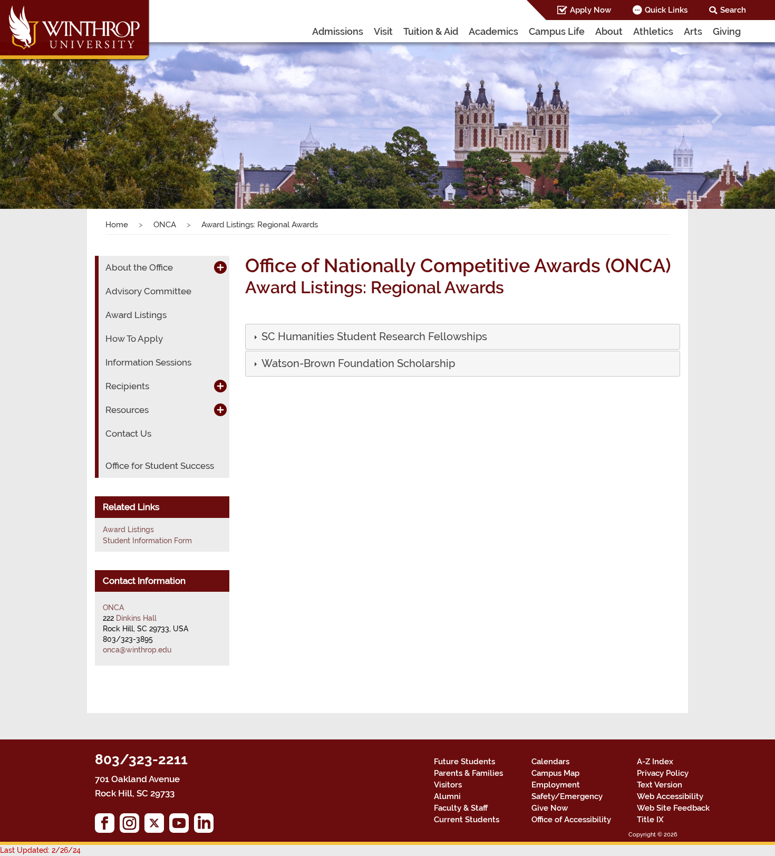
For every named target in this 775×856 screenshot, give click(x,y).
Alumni (447, 796)
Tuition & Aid (430, 31)
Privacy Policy (663, 773)
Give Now (549, 808)
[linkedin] (206, 825)
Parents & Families (468, 773)
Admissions (337, 31)
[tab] (462, 337)
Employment (555, 785)
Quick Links (666, 10)
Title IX (650, 819)
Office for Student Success (159, 465)
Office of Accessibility (571, 819)
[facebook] (107, 825)
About (609, 31)
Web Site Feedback (673, 808)
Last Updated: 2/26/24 (40, 850)
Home (116, 224)
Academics (493, 31)
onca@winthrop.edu (137, 650)
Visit (383, 31)
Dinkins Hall (136, 618)
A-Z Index (655, 761)
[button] (58, 115)
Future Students (464, 761)
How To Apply (134, 338)
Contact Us (128, 433)
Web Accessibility (670, 796)
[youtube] (181, 825)
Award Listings (136, 315)
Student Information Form (147, 540)
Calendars (550, 761)
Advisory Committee (148, 291)
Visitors (448, 785)
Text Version (659, 785)
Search (733, 10)
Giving (727, 31)
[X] (156, 825)
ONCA (164, 224)
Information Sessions (148, 362)
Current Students (466, 819)
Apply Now (590, 10)
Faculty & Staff (461, 808)
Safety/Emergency (567, 796)
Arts (693, 31)
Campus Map (555, 773)
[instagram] (132, 825)
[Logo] (75, 31)
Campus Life (557, 31)
